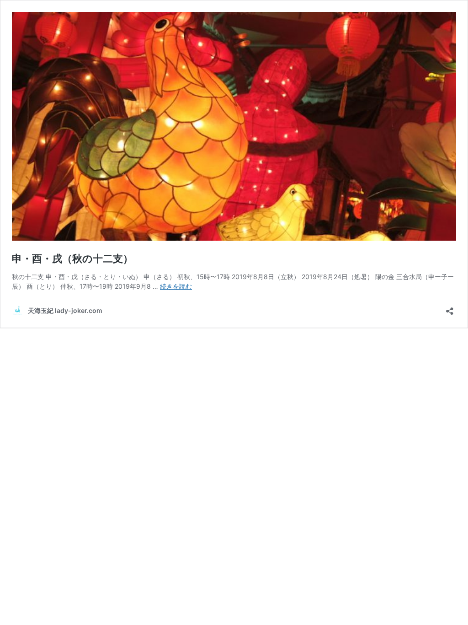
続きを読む (176, 286)
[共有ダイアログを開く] (449, 308)
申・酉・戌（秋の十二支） (72, 258)
